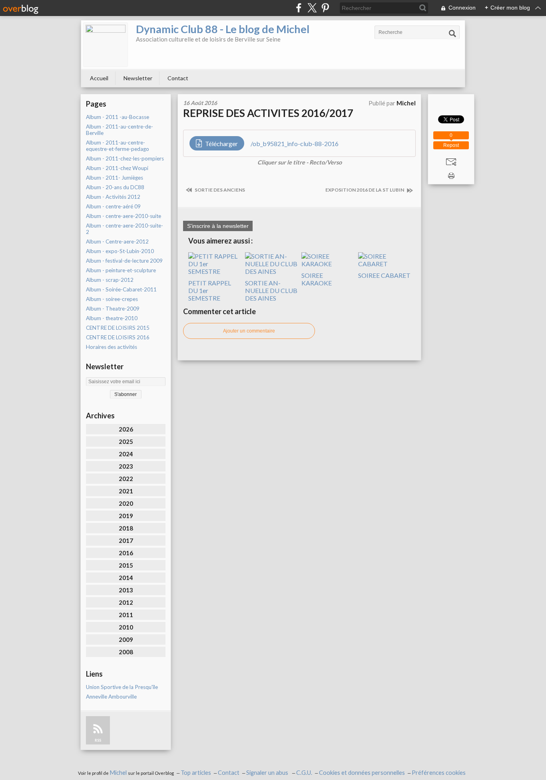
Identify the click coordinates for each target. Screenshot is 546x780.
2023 (126, 466)
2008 (126, 651)
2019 (126, 515)
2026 (126, 429)
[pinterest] (325, 7)
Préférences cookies (439, 772)
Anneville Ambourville (111, 696)
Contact (177, 78)
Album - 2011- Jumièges (114, 177)
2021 (126, 491)
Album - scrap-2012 (110, 280)
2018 (126, 528)
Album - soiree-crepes (112, 299)
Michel (119, 772)
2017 (126, 540)
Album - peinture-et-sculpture (121, 270)
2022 (126, 478)
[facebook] (299, 7)
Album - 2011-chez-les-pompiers (125, 158)
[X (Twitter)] (312, 7)
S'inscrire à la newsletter (218, 226)
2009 (126, 639)
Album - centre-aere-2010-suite (123, 216)
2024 (126, 453)
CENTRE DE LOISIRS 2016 (117, 337)
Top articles (196, 772)
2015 (126, 565)
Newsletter (138, 78)
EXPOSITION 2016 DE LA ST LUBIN (365, 190)
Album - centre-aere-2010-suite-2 (124, 228)
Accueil (99, 78)
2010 (126, 627)
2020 (126, 503)
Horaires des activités (111, 347)
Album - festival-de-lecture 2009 (124, 260)
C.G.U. (304, 772)
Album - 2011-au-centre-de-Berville (119, 129)
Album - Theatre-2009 (112, 308)
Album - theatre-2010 (111, 318)
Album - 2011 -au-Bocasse (117, 117)
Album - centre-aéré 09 (113, 206)
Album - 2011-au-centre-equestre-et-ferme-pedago (117, 145)
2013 (126, 590)
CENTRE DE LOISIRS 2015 (117, 328)
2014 (126, 577)
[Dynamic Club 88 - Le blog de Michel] (105, 44)
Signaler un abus (267, 772)
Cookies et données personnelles (362, 772)
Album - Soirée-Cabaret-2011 (121, 289)
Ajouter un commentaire (249, 331)
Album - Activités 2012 (113, 197)
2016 (126, 552)
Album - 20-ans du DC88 (115, 187)
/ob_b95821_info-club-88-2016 (295, 143)
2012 (126, 602)
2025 (126, 441)
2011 (126, 614)
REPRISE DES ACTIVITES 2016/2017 (268, 113)
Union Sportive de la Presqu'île (122, 687)
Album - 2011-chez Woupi (117, 168)
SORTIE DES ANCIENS (219, 190)
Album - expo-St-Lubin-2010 (120, 251)
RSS (98, 740)
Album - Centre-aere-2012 (117, 241)
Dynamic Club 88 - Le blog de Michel (222, 29)
